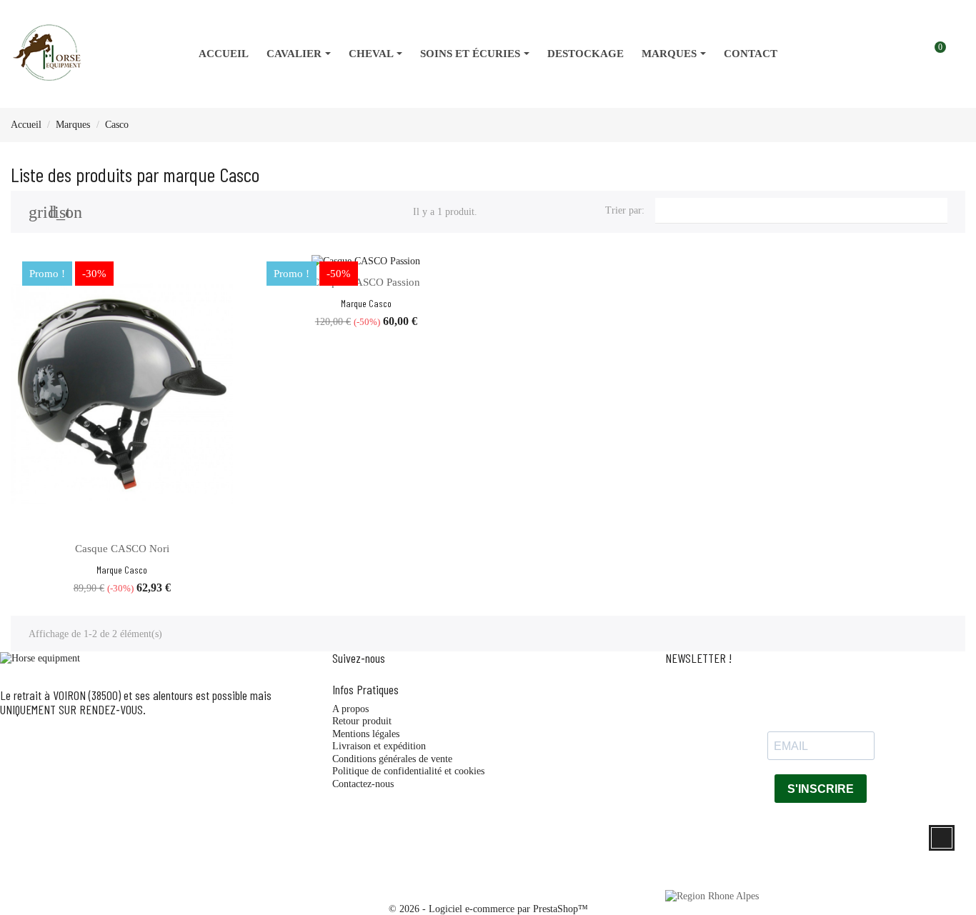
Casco (135, 570)
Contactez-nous (363, 784)
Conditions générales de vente (392, 759)
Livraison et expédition (379, 746)
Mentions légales (365, 734)
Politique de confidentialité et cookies (408, 771)
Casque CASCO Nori (122, 548)
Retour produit (362, 721)
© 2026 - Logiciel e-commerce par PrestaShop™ (488, 909)
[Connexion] (951, 54)
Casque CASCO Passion (366, 282)
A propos (350, 709)
